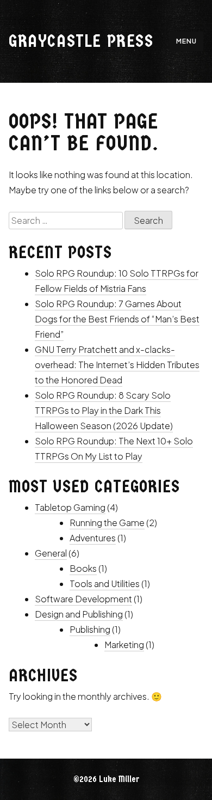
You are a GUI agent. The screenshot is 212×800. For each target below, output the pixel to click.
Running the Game (107, 522)
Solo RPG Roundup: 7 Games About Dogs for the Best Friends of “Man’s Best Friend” (117, 319)
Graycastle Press (81, 41)
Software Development (83, 598)
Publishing (90, 629)
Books (83, 568)
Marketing (124, 644)
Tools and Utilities (105, 583)
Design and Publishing (79, 614)
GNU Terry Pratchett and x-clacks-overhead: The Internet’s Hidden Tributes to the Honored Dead (117, 365)
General (51, 553)
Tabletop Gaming (70, 507)
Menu (186, 41)
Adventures (93, 537)
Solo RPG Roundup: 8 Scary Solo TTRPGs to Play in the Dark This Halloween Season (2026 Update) (104, 410)
